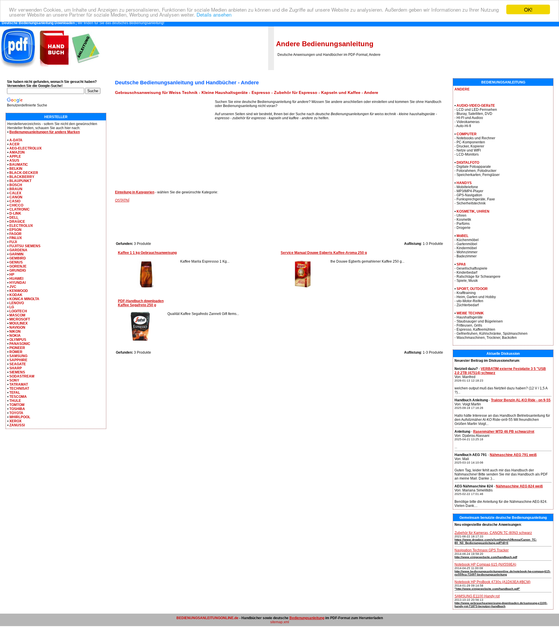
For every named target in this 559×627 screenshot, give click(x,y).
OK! (528, 9)
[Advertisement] (165, 140)
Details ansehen (214, 14)
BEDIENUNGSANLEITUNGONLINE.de (207, 618)
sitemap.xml (279, 622)
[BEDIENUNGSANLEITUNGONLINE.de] (50, 69)
